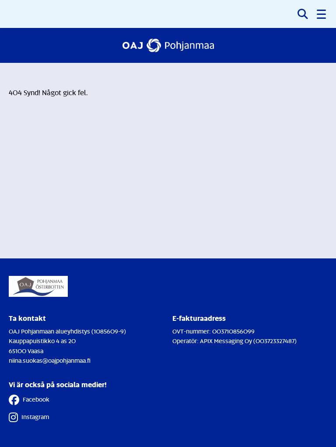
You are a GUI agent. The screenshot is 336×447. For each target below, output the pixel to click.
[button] (322, 14)
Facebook (36, 399)
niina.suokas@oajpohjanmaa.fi (50, 360)
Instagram (35, 417)
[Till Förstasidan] (168, 45)
